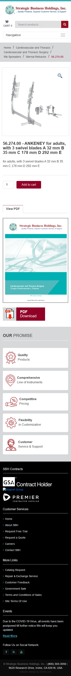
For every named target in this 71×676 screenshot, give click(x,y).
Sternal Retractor (36, 56)
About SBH (11, 525)
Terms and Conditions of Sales (23, 594)
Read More (10, 636)
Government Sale (15, 588)
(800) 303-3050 (57, 663)
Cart (7, 25)
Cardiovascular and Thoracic (33, 47)
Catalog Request (15, 569)
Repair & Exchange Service (21, 576)
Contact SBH (12, 550)
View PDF (13, 209)
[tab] (13, 209)
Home (7, 47)
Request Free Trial (16, 531)
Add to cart (29, 184)
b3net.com (45, 671)
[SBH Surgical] (35, 9)
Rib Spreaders (12, 56)
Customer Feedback (17, 582)
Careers (10, 543)
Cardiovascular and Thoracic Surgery (26, 52)
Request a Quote (15, 537)
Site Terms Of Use (16, 601)
